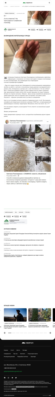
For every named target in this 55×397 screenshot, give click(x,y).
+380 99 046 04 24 (10, 368)
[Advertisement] (27, 196)
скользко (21, 212)
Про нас (15, 353)
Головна (6, 6)
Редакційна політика (22, 356)
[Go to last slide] (5, 332)
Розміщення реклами (9, 356)
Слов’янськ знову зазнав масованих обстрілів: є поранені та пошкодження (23, 250)
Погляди (25, 350)
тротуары (27, 212)
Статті (12, 350)
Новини (6, 350)
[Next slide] (49, 332)
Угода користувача (33, 353)
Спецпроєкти (7, 353)
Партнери (33, 356)
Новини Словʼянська (15, 6)
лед (16, 212)
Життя (18, 350)
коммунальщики (9, 212)
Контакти (22, 353)
